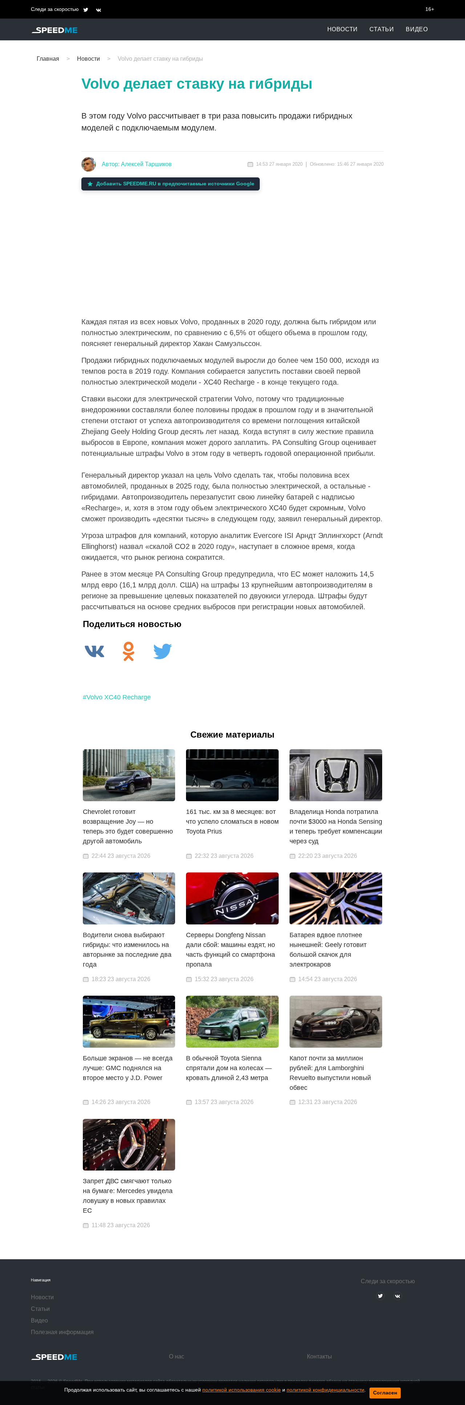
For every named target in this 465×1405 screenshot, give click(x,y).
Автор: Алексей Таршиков (137, 164)
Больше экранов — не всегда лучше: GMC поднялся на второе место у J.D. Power (128, 1068)
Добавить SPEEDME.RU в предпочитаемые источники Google (175, 183)
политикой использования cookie (241, 1390)
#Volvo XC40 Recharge (117, 697)
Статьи (381, 29)
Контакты (319, 1356)
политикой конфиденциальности (325, 1390)
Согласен (385, 1393)
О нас (176, 1356)
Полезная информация (62, 1332)
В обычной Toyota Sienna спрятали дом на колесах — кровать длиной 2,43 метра (229, 1068)
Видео (417, 29)
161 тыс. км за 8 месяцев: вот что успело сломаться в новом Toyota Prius (232, 821)
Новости (342, 29)
